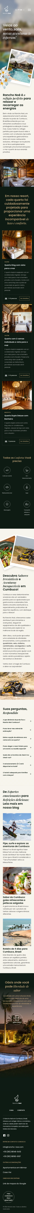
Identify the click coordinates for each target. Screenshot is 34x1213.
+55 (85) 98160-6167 (12, 1156)
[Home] (7, 10)
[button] (20, 10)
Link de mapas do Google (14, 1183)
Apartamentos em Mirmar (15, 1167)
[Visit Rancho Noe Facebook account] (4, 1135)
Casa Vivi (7, 1172)
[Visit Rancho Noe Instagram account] (8, 1135)
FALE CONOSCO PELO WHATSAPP (17, 1019)
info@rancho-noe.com (13, 1147)
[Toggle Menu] (29, 10)
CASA (11, 1110)
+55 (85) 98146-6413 (12, 1151)
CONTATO (21, 1110)
